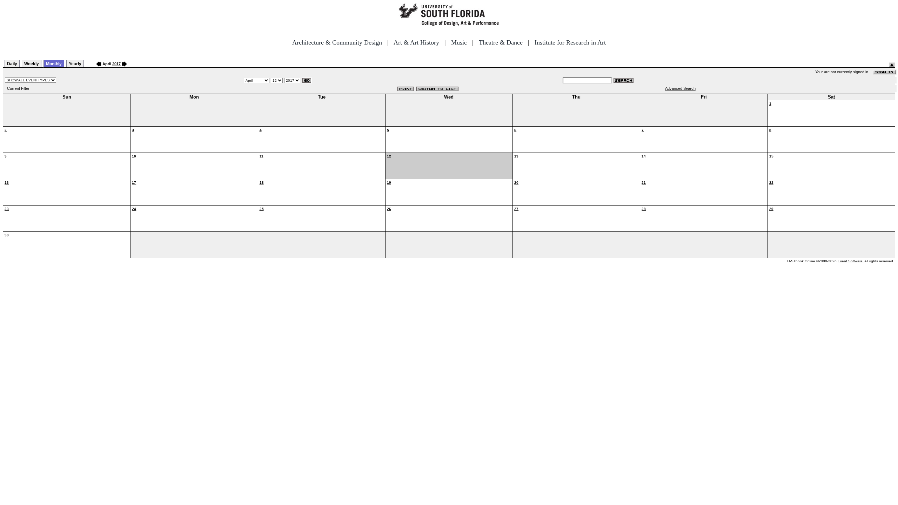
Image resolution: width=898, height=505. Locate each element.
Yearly (75, 63)
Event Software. (851, 261)
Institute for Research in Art (570, 42)
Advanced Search (680, 88)
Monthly (54, 63)
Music (459, 42)
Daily (12, 63)
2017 (116, 64)
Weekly (31, 63)
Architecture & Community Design (337, 42)
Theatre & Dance (501, 42)
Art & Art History (416, 42)
